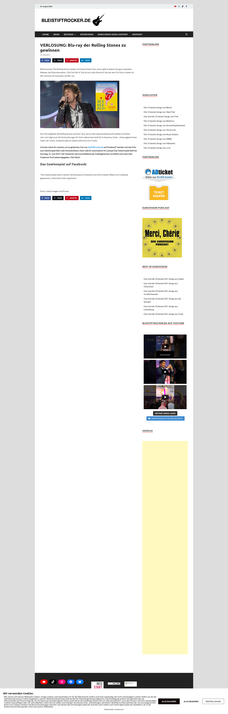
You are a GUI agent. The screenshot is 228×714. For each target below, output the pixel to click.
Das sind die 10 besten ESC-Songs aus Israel (163, 314)
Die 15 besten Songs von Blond (158, 107)
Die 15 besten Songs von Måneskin (159, 143)
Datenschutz (109, 709)
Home (45, 34)
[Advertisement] (165, 547)
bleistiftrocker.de (95, 147)
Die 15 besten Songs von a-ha (157, 147)
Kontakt (137, 34)
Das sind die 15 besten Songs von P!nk (161, 116)
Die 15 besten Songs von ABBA (158, 139)
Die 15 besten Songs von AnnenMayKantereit (164, 125)
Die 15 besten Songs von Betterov (159, 121)
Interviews (86, 34)
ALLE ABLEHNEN (191, 701)
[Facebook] (186, 6)
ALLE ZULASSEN (169, 701)
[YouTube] (175, 6)
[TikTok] (182, 6)
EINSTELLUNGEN (213, 701)
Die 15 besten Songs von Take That (159, 112)
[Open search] (187, 34)
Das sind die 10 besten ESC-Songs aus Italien (164, 279)
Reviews (68, 34)
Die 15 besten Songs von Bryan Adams (161, 134)
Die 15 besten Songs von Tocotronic (160, 130)
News (56, 34)
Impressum (119, 709)
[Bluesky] (80, 681)
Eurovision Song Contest (113, 34)
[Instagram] (178, 6)
